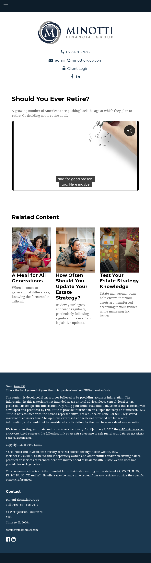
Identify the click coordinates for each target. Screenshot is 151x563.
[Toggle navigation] (6, 6)
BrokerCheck (102, 390)
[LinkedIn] (78, 76)
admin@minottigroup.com (78, 60)
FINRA (22, 456)
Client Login (77, 69)
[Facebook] (72, 76)
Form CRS (19, 386)
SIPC (29, 456)
